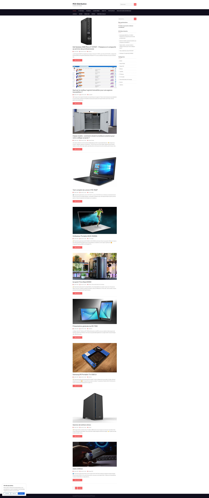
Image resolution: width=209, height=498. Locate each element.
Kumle (87, 495)
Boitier (80, 13)
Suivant (79, 488)
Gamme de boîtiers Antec (82, 425)
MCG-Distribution (80, 4)
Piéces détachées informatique (124, 10)
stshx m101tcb (78, 469)
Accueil (74, 10)
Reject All (14, 493)
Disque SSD (86, 13)
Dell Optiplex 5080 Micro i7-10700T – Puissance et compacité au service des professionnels (127, 37)
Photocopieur (111, 10)
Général (89, 51)
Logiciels (75, 13)
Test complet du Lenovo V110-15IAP (85, 190)
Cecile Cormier (83, 51)
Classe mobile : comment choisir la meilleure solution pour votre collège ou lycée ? (127, 46)
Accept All (21, 493)
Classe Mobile (96, 10)
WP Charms (92, 495)
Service (93, 13)
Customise (7, 493)
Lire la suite (77, 60)
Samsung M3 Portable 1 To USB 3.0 (84, 374)
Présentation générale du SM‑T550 (85, 326)
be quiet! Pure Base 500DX (82, 282)
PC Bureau (88, 10)
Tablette (104, 10)
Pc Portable (81, 10)
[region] (14, 490)
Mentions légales (101, 13)
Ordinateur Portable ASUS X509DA (85, 236)
